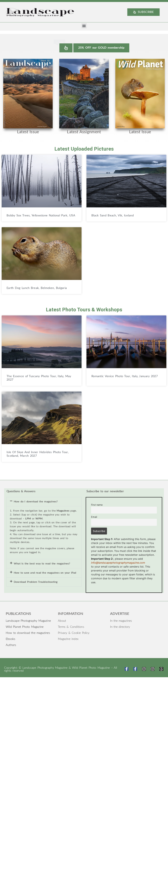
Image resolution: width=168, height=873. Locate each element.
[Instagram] (144, 669)
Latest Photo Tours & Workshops (84, 310)
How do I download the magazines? (36, 501)
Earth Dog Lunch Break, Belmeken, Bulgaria (37, 288)
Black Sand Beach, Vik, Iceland (112, 215)
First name (97, 504)
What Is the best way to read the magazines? (42, 563)
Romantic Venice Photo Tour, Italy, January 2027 (124, 376)
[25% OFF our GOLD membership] (66, 47)
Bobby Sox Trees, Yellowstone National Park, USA (41, 215)
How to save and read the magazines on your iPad (45, 572)
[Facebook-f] (126, 669)
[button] (84, 25)
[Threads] (161, 669)
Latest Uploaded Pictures (84, 149)
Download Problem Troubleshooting (35, 582)
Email (94, 516)
